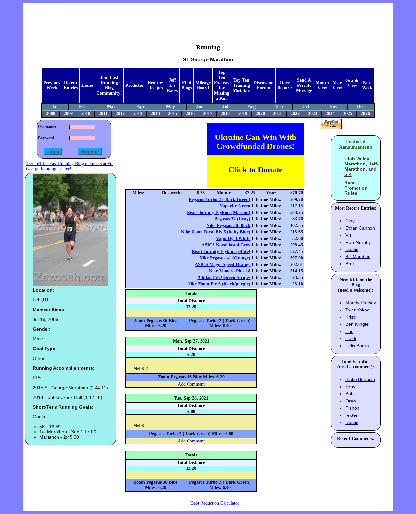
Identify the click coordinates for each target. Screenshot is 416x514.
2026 (365, 113)
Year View (337, 85)
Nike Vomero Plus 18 (229, 271)
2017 (207, 113)
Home (87, 85)
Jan (55, 106)
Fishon (352, 408)
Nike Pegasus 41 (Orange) (225, 258)
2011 (103, 113)
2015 (172, 113)
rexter (351, 415)
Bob (349, 393)
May (170, 106)
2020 (260, 113)
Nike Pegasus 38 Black (228, 225)
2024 (330, 113)
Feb (82, 106)
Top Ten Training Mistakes (241, 85)
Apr (141, 106)
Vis (348, 235)
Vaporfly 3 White (233, 238)
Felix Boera (357, 345)
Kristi (350, 317)
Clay (350, 220)
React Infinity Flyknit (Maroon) (218, 212)
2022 (295, 113)
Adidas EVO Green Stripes (223, 277)
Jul (225, 106)
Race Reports (284, 85)
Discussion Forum (264, 85)
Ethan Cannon (360, 228)
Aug (252, 106)
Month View (322, 85)
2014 (155, 113)
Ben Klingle (357, 324)
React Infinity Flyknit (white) (221, 251)
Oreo (350, 400)
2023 (312, 113)
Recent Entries (71, 85)
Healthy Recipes (155, 85)
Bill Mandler (357, 256)
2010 (85, 113)
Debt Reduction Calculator (214, 503)
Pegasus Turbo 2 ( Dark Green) (219, 199)
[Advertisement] (208, 18)
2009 (68, 113)
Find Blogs (186, 85)
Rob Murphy (358, 242)
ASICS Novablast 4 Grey (226, 245)
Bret (349, 263)
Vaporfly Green (235, 206)
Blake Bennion (360, 379)
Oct (305, 106)
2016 (190, 113)
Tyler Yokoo (357, 309)
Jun (200, 106)
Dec (360, 106)
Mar (111, 106)
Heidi (350, 338)
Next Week (367, 85)
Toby (350, 386)
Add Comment (191, 384)
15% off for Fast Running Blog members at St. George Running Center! (69, 166)
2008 (50, 113)
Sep (279, 106)
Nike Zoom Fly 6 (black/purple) (219, 284)
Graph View (351, 83)
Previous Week (51, 85)
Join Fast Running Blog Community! (109, 85)
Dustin (351, 249)
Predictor (134, 85)
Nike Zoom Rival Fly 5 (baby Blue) (215, 232)
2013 (137, 113)
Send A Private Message (304, 85)
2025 (347, 113)
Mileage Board (203, 85)
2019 (242, 113)
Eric (349, 331)
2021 (277, 113)
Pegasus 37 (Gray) (232, 219)
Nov (333, 106)
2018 (225, 113)
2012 (120, 113)
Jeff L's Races (172, 85)
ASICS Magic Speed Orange (222, 264)
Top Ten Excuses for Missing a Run (221, 85)
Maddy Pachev (360, 302)
